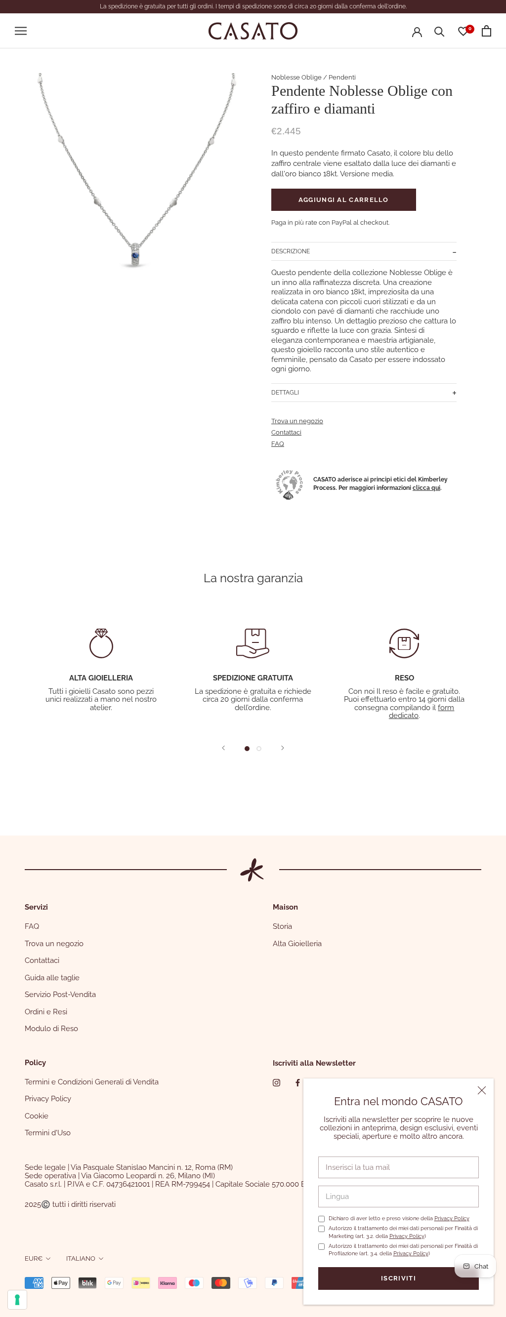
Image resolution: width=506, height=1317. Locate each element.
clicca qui (426, 487)
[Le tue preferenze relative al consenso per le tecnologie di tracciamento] (17, 1299)
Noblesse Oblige (296, 77)
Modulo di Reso (51, 1028)
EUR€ (33, 1258)
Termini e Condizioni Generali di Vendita (92, 1082)
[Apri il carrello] (486, 31)
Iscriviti (398, 1278)
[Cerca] (439, 31)
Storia (282, 926)
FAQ (277, 443)
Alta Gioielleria (297, 943)
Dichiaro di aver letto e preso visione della (399, 1218)
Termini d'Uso (48, 1132)
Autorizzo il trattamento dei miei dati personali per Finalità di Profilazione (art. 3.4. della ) (403, 1250)
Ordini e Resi (46, 1011)
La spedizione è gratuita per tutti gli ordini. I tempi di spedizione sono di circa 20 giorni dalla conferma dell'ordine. (253, 6)
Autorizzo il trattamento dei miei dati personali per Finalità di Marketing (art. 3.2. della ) (403, 1232)
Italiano (80, 1258)
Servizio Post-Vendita (60, 994)
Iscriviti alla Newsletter (314, 1063)
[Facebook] (297, 1083)
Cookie (36, 1116)
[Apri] (21, 31)
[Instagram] (276, 1083)
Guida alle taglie (52, 977)
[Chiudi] (481, 1090)
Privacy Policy (451, 1218)
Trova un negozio (297, 421)
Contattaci (286, 432)
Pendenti (342, 77)
